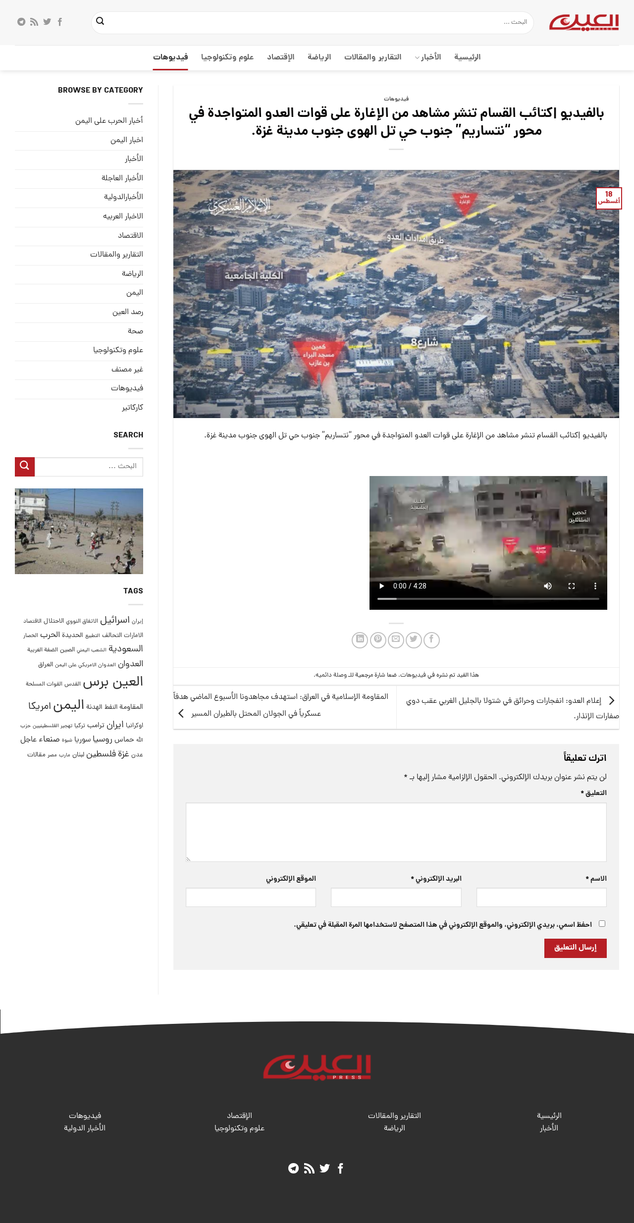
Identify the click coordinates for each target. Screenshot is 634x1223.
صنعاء (49, 740)
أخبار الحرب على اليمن (109, 121)
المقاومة (131, 707)
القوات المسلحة (44, 684)
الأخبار (431, 58)
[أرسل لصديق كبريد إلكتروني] (396, 640)
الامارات (133, 635)
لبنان (78, 755)
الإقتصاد (281, 58)
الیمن (134, 293)
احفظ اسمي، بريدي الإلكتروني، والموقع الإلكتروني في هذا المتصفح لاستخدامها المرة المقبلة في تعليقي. (443, 925)
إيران (137, 621)
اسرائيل (115, 621)
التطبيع (92, 636)
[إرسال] (100, 22)
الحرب (50, 635)
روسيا (102, 740)
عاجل (28, 740)
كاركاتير (132, 408)
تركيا (79, 726)
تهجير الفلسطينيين (52, 726)
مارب (64, 755)
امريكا (39, 707)
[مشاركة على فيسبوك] (431, 640)
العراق (45, 665)
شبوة (67, 741)
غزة (123, 754)
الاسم (596, 879)
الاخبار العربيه (123, 217)
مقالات (36, 755)
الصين (67, 650)
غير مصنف (127, 370)
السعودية (125, 650)
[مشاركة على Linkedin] (360, 640)
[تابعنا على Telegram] (21, 22)
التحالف (112, 636)
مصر (52, 755)
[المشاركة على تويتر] (414, 640)
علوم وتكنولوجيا (227, 58)
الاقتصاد (130, 236)
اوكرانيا (134, 726)
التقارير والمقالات (372, 58)
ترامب (96, 725)
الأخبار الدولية (85, 1129)
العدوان (130, 664)
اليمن (68, 706)
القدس (72, 684)
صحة (135, 332)
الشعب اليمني (91, 651)
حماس (124, 740)
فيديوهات (170, 58)
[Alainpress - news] (584, 22)
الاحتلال (54, 621)
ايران (115, 725)
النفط (111, 707)
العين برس (113, 683)
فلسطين (101, 754)
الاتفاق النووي (82, 621)
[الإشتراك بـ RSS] (34, 22)
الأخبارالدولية (123, 198)
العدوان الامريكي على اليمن (85, 665)
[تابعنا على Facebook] (60, 22)
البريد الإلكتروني (436, 879)
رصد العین (127, 313)
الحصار (30, 636)
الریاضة (319, 58)
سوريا (82, 740)
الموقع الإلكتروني (291, 879)
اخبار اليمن (126, 141)
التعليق (594, 793)
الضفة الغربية (42, 650)
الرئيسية (467, 58)
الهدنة (94, 707)
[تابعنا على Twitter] (47, 22)
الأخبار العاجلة (122, 179)
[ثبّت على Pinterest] (378, 640)
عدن (137, 755)
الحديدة (72, 636)
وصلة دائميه (331, 675)
